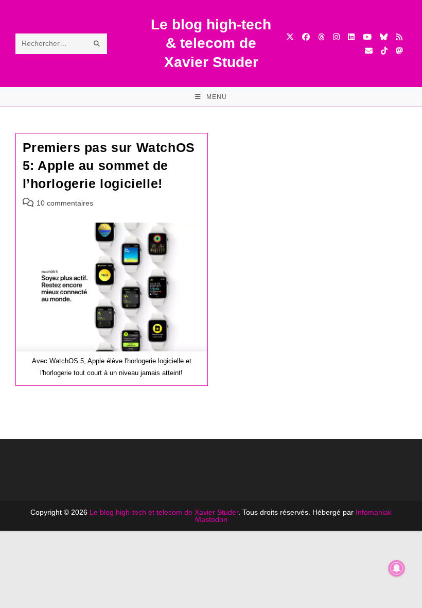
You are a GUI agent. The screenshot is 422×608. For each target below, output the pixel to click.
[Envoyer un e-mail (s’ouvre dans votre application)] (369, 51)
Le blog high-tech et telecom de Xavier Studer (164, 512)
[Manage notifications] (397, 568)
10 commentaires (65, 203)
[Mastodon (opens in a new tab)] (399, 51)
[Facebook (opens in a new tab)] (306, 37)
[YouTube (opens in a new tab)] (367, 37)
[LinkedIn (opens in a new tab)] (351, 37)
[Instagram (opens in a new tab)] (336, 37)
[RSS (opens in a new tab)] (399, 37)
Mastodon (211, 519)
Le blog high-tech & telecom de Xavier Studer (211, 43)
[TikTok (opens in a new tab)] (384, 51)
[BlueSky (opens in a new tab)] (384, 37)
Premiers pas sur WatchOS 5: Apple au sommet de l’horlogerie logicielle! (109, 165)
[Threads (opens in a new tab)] (321, 37)
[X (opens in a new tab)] (290, 37)
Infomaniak (374, 512)
